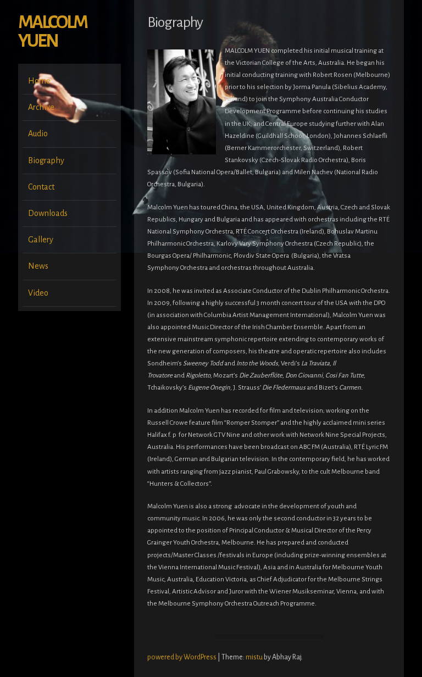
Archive (41, 107)
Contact (41, 186)
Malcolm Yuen (52, 32)
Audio (38, 133)
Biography (46, 160)
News (38, 266)
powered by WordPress (182, 657)
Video (38, 292)
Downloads (48, 213)
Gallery (40, 239)
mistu (254, 657)
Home (39, 80)
